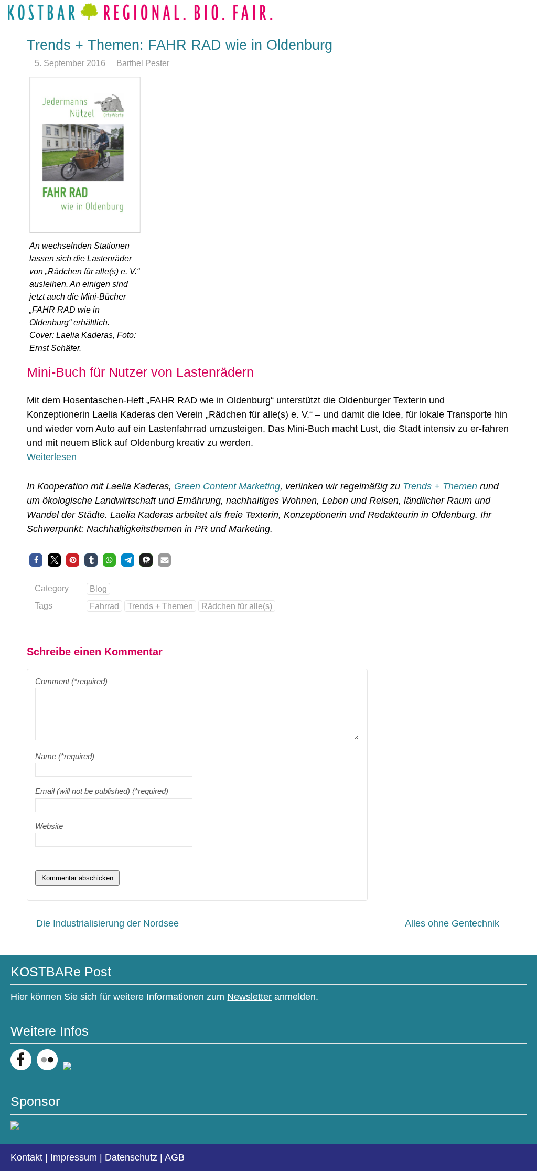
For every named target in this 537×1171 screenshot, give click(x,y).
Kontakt (26, 1157)
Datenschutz (131, 1157)
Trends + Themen (440, 486)
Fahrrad (104, 606)
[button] (35, 560)
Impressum (73, 1157)
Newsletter (249, 997)
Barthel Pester (142, 63)
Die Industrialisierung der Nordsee (107, 923)
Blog (98, 588)
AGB (175, 1157)
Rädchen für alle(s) (236, 606)
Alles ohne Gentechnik (452, 923)
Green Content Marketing (227, 486)
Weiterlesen (52, 457)
